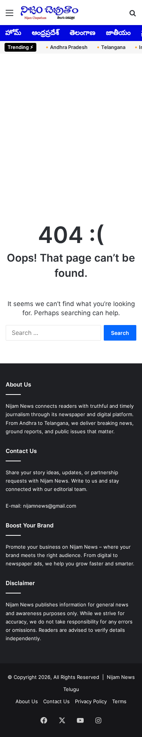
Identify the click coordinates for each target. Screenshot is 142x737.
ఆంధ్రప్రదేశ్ (45, 32)
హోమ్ (13, 32)
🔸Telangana (110, 47)
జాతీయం (118, 32)
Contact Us (56, 701)
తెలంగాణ (82, 32)
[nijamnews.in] (49, 12)
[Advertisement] (71, 136)
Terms (119, 701)
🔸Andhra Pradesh (65, 47)
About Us (27, 701)
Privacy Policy (91, 701)
